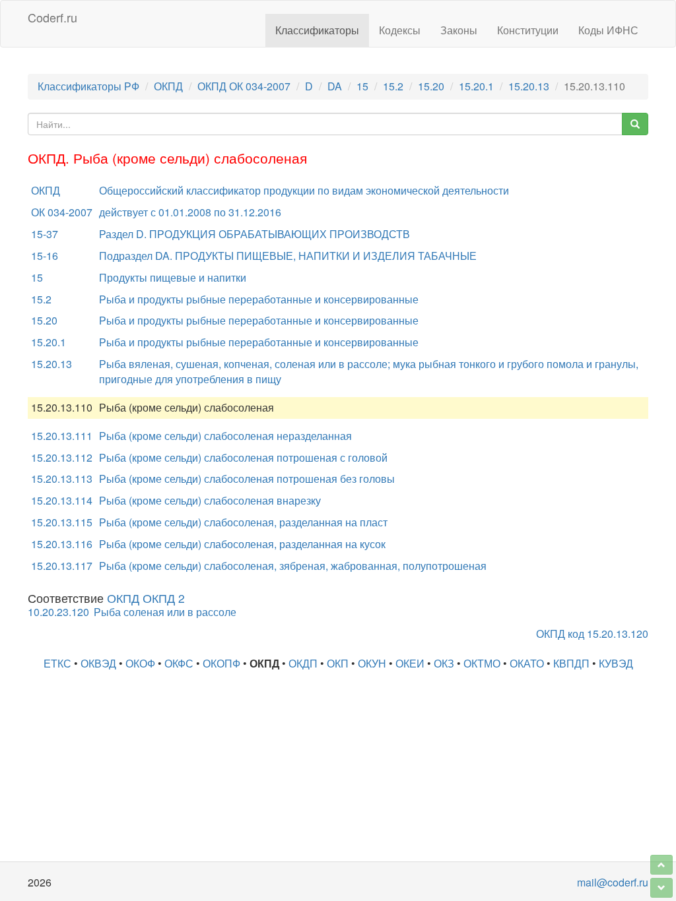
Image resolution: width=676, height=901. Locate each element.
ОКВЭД (98, 663)
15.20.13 (528, 86)
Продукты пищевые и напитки (172, 277)
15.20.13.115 (61, 522)
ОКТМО (481, 663)
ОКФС (178, 663)
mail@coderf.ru (612, 882)
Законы (458, 30)
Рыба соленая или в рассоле (165, 611)
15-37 (44, 233)
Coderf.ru (52, 17)
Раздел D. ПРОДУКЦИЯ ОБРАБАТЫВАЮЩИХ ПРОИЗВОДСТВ (254, 233)
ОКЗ (444, 663)
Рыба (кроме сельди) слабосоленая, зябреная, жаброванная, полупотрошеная (293, 565)
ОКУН (372, 663)
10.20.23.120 (58, 611)
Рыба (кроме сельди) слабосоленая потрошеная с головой (243, 457)
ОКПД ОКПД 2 (146, 598)
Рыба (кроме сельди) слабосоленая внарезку (210, 500)
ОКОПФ (221, 663)
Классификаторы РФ (88, 86)
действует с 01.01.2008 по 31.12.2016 (190, 212)
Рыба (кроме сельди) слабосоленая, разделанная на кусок (242, 543)
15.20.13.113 (61, 478)
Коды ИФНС (608, 30)
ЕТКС (57, 663)
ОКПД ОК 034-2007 (243, 86)
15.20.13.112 (61, 457)
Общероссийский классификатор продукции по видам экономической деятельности (304, 190)
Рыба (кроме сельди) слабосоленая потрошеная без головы (247, 478)
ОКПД (168, 86)
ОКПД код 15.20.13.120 (592, 633)
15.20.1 (476, 86)
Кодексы (400, 30)
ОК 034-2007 (61, 212)
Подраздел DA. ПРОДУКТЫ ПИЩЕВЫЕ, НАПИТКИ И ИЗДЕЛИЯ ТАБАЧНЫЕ (288, 255)
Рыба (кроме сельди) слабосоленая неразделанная (225, 435)
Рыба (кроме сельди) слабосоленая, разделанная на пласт (243, 522)
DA (334, 86)
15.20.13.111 (61, 435)
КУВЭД (616, 663)
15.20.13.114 (61, 500)
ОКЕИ (409, 663)
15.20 (431, 86)
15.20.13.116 (61, 543)
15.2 (393, 86)
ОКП (338, 663)
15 (362, 86)
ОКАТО (527, 663)
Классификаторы (317, 30)
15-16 (44, 255)
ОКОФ (140, 663)
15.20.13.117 (61, 565)
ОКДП (303, 663)
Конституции (527, 30)
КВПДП (571, 663)
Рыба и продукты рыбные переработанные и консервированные (259, 299)
